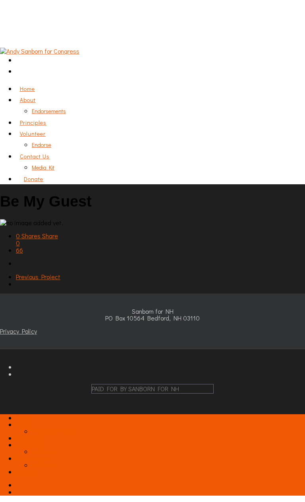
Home (24, 417)
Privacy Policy (18, 331)
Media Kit (43, 167)
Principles (29, 438)
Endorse (41, 145)
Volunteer (28, 444)
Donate (33, 179)
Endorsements (49, 111)
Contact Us (31, 458)
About (28, 100)
